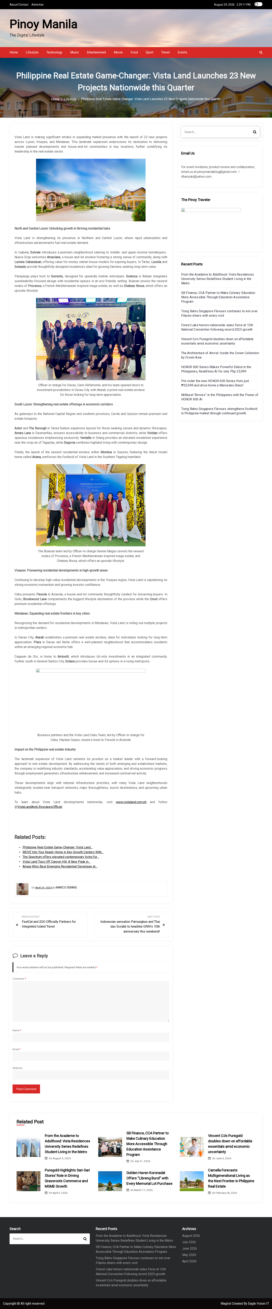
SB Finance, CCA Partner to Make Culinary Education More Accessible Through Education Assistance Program (218, 297)
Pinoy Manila (43, 24)
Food (134, 52)
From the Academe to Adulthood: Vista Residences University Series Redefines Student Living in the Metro (217, 279)
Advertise (37, 4)
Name (17, 1030)
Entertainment (96, 52)
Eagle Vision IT (258, 1303)
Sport (149, 52)
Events (182, 52)
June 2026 (189, 1248)
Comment (19, 978)
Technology (54, 52)
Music (74, 52)
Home (14, 52)
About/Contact (19, 4)
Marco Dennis (66, 887)
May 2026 (189, 1255)
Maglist (226, 1303)
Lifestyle (32, 52)
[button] (260, 52)
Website (17, 1068)
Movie (118, 52)
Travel (165, 52)
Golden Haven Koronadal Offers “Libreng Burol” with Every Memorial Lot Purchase (149, 1178)
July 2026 (189, 1242)
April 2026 (189, 1261)
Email (17, 1049)
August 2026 (191, 1236)
